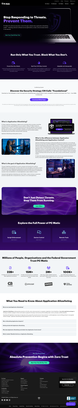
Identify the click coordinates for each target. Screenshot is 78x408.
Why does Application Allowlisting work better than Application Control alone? (22, 329)
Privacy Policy (15, 406)
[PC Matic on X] (7, 400)
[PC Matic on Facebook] (2, 400)
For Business (54, 3)
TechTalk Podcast (43, 384)
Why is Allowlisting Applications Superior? (13, 321)
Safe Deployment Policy (54, 406)
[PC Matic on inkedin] (4, 400)
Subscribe (66, 385)
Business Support (24, 381)
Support (72, 3)
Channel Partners (24, 388)
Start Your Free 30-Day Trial (12, 35)
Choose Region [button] (73, 401)
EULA (10, 406)
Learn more (13, 239)
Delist (5, 384)
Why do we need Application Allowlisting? (13, 307)
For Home (47, 3)
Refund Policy (37, 406)
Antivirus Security (5, 381)
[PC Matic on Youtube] (9, 400)
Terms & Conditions (29, 406)
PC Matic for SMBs (5, 391)
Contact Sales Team (44, 387)
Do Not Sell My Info (63, 406)
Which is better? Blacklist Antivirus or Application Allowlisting (18, 334)
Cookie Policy (21, 406)
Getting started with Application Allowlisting (14, 325)
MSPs (22, 386)
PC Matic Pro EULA (44, 406)
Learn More (39, 206)
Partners (67, 3)
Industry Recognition (44, 381)
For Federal (61, 3)
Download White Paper (39, 99)
